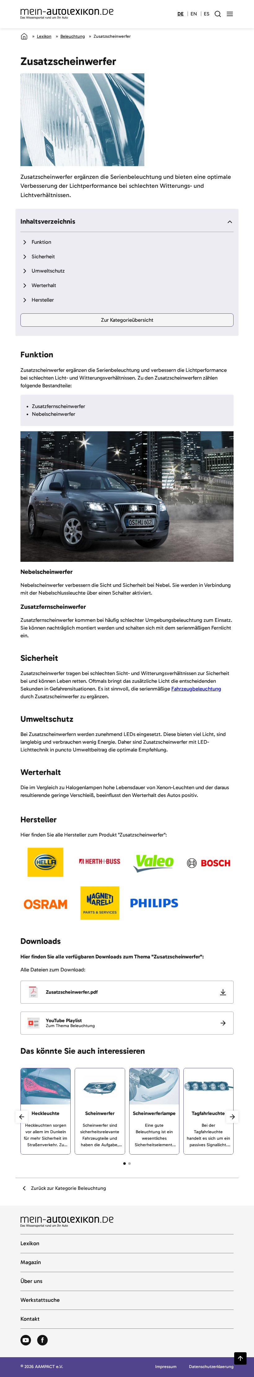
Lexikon (44, 36)
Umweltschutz (48, 271)
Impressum (166, 1367)
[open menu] (230, 14)
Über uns (31, 1281)
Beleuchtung (72, 36)
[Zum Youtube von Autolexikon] (25, 1340)
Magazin (30, 1262)
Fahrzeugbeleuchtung (196, 689)
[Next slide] (232, 1117)
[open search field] (217, 14)
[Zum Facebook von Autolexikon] (42, 1340)
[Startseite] (24, 36)
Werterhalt (44, 285)
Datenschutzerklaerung (211, 1367)
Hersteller (43, 300)
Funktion (41, 242)
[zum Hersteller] (45, 863)
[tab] (124, 1163)
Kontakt (30, 1319)
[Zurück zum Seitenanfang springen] (240, 1358)
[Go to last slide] (21, 1117)
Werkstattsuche (40, 1300)
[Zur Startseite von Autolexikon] (66, 14)
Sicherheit (43, 256)
